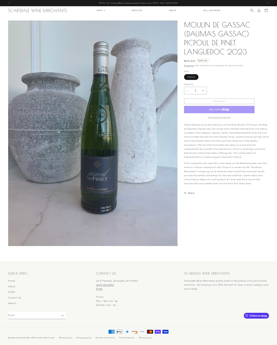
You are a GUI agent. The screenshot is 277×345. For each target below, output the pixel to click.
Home (11, 280)
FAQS (11, 291)
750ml (192, 77)
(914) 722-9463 (105, 284)
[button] (101, 10)
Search (12, 303)
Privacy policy (145, 338)
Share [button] (191, 192)
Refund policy (66, 338)
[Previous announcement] (9, 3)
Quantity (188, 84)
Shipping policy (84, 338)
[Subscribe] (62, 315)
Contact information (105, 338)
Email (99, 288)
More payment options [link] (219, 117)
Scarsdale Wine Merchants (29, 338)
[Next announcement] (267, 3)
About (11, 286)
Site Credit (49, 338)
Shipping (188, 65)
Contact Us (14, 297)
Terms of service (127, 338)
